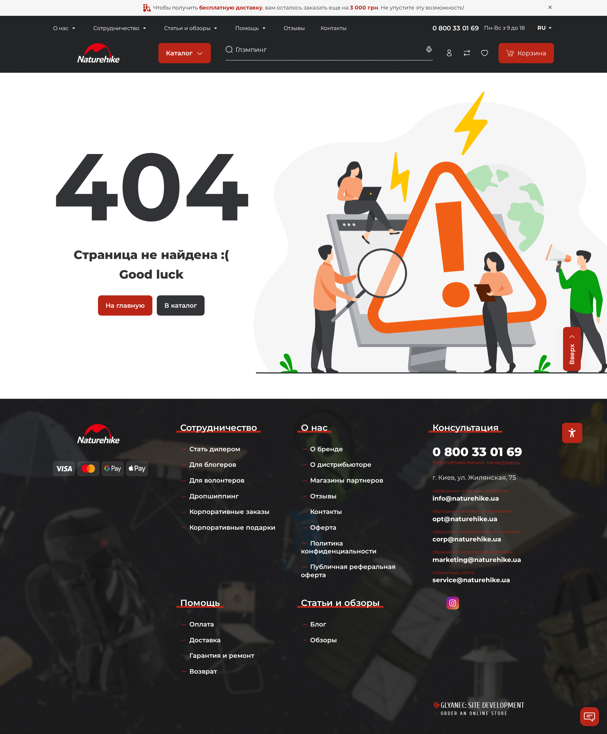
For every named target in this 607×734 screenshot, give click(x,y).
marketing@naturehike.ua (476, 560)
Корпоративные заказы (229, 511)
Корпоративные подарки (232, 527)
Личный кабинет (449, 53)
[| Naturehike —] (97, 52)
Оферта (323, 527)
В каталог (180, 305)
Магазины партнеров (346, 480)
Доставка (205, 640)
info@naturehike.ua (465, 498)
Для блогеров (212, 464)
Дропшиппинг (214, 496)
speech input (429, 49)
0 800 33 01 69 (455, 28)
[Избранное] (484, 53)
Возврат (203, 671)
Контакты (333, 28)
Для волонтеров (216, 480)
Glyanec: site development (482, 705)
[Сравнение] (467, 53)
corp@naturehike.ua (466, 539)
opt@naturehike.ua (464, 519)
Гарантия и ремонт (221, 655)
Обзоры (323, 640)
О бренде (326, 449)
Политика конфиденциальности (339, 547)
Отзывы (294, 28)
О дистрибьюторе (340, 464)
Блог (318, 624)
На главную (125, 305)
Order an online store (474, 713)
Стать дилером (214, 449)
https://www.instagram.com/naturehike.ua (452, 603)
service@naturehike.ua (471, 580)
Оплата (201, 624)
